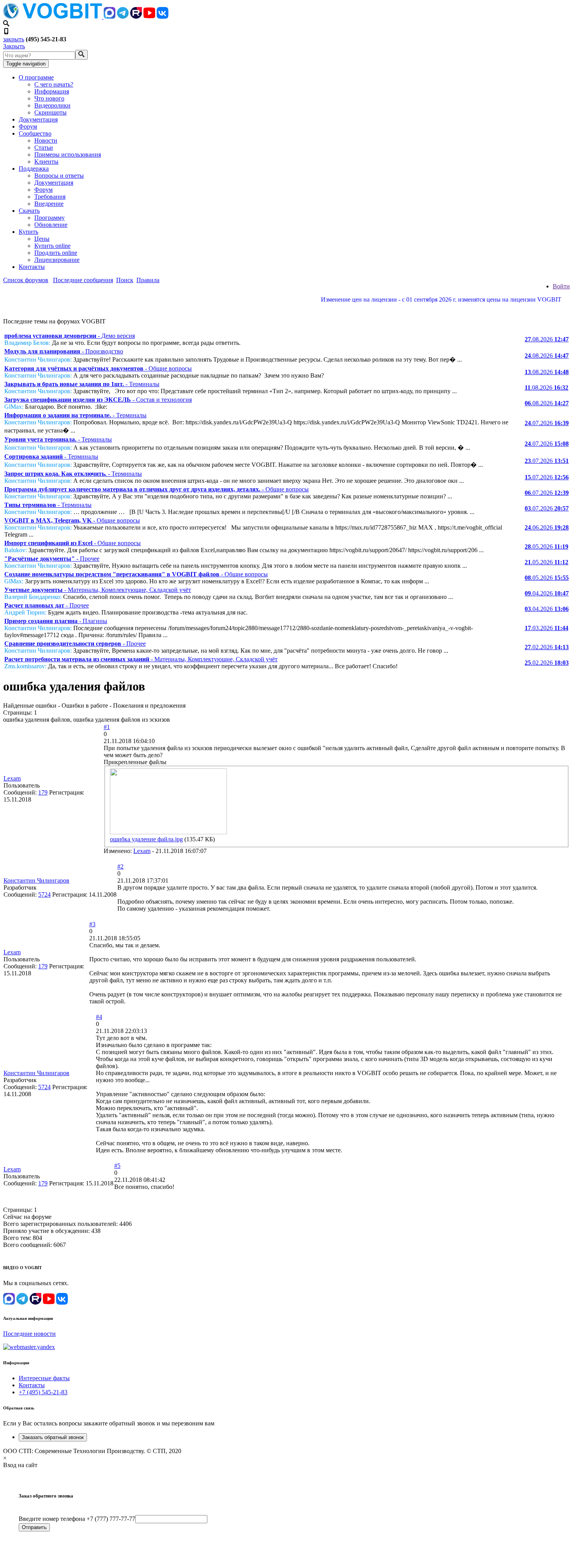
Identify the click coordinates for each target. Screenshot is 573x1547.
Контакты (32, 266)
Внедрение (49, 203)
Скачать (29, 210)
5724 (44, 894)
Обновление (50, 224)
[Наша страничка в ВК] (162, 16)
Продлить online (55, 252)
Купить (28, 231)
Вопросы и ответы (59, 175)
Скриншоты (50, 112)
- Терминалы (81, 384)
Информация (51, 91)
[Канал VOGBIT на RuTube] (136, 16)
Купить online (52, 245)
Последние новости (29, 1333)
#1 (107, 727)
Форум (28, 126)
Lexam (12, 778)
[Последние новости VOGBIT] (286, 308)
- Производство (63, 351)
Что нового (49, 98)
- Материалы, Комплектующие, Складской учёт (97, 589)
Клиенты (46, 161)
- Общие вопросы (98, 368)
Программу (49, 217)
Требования (49, 196)
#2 (120, 866)
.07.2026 (547, 423)
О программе (36, 77)
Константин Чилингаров (36, 880)
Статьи (43, 147)
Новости (45, 140)
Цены (42, 238)
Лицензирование (57, 259)
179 (43, 792)
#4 (99, 1017)
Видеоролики (52, 105)
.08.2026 (547, 339)
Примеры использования (67, 154)
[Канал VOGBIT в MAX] (109, 16)
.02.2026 (547, 647)
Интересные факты (44, 1378)
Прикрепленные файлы (135, 762)
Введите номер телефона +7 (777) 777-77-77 (77, 1518)
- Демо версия (69, 335)
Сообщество (35, 133)
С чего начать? (53, 84)
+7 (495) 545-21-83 (43, 1392)
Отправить (34, 1527)
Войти (561, 286)
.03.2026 (546, 628)
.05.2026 (546, 546)
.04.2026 (547, 593)
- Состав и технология (98, 399)
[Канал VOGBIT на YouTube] (149, 16)
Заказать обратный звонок (53, 1437)
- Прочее (51, 558)
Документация (38, 119)
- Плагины (55, 621)
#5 (117, 1165)
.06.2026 (547, 527)
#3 (92, 924)
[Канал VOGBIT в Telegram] (123, 16)
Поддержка (34, 168)
